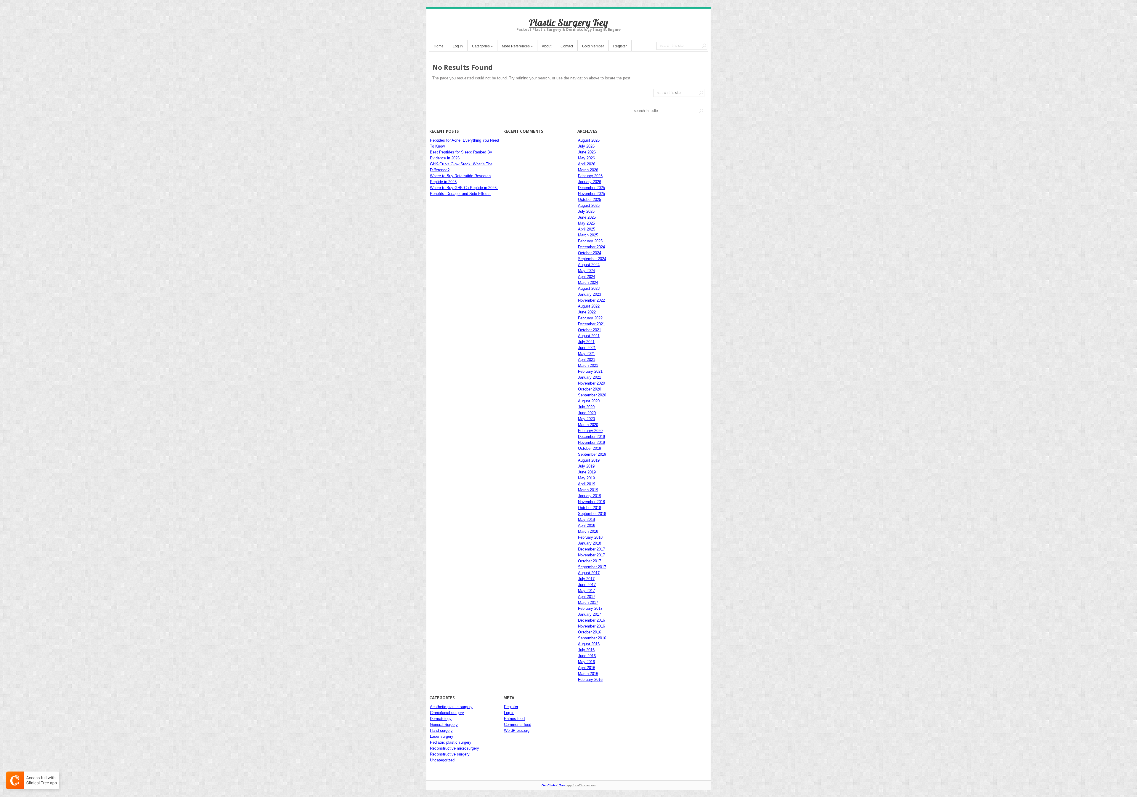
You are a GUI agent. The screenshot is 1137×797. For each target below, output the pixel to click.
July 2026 (586, 146)
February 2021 (590, 371)
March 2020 (588, 424)
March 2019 (588, 490)
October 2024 (589, 253)
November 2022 (591, 300)
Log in (509, 712)
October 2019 (589, 448)
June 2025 (587, 217)
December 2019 (591, 436)
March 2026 (588, 170)
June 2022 (587, 312)
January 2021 (589, 377)
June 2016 (587, 656)
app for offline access (569, 785)
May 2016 (586, 662)
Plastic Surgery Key (568, 22)
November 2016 (591, 626)
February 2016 (590, 679)
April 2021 (586, 359)
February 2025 (590, 241)
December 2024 (591, 247)
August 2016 (589, 644)
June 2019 (587, 472)
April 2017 (586, 596)
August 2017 (589, 573)
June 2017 (587, 584)
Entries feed (514, 718)
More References (517, 46)
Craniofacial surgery (447, 712)
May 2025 (586, 223)
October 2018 (589, 507)
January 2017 (589, 614)
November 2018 (591, 502)
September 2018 (592, 513)
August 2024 (589, 265)
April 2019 (586, 484)
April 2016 (586, 667)
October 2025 (589, 199)
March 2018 (588, 531)
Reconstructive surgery (450, 754)
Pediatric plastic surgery (450, 742)
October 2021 (589, 330)
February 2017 (590, 608)
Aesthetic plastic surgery (451, 707)
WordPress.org (516, 730)
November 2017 (591, 555)
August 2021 (589, 336)
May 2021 (586, 353)
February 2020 (590, 430)
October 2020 (589, 389)
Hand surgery (441, 730)
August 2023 (589, 288)
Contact (567, 46)
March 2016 (588, 673)
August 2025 (589, 205)
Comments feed (517, 724)
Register (620, 46)
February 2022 (590, 318)
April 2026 (586, 164)
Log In (458, 46)
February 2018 (590, 537)
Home (439, 46)
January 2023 (589, 294)
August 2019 (589, 460)
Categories (482, 46)
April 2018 (586, 525)
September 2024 (592, 259)
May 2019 (586, 478)
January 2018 (589, 543)
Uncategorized (442, 760)
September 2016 (592, 638)
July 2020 (586, 407)
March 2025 (588, 235)
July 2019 (586, 466)
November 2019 (591, 442)
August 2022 (589, 306)
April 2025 (586, 229)
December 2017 (591, 549)
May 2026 (586, 158)
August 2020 (589, 401)
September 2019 (592, 454)
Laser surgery (441, 736)
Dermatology (441, 718)
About (546, 46)
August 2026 (589, 140)
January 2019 (589, 496)
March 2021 (588, 365)
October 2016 (589, 632)
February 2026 (590, 176)
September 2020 (592, 395)
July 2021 (586, 342)
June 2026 (587, 152)
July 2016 (586, 650)
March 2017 (588, 602)
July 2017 (586, 579)
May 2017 (586, 590)
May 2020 (586, 419)
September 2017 (592, 567)
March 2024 (588, 282)
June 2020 (587, 413)
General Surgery (444, 724)
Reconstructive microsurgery (454, 748)
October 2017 (589, 561)
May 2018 (586, 519)
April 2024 (586, 276)
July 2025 (586, 211)
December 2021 (591, 324)
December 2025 (591, 187)
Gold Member (593, 46)
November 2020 (591, 383)
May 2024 (586, 270)
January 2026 (589, 182)
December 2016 (591, 620)
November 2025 (591, 193)
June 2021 (587, 347)
